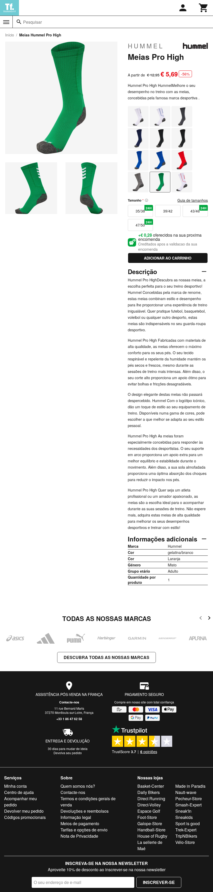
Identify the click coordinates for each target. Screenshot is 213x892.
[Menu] (6, 22)
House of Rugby (152, 836)
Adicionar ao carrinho (167, 258)
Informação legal (76, 817)
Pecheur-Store (188, 798)
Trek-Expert (185, 830)
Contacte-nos (69, 702)
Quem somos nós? (78, 786)
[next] (209, 618)
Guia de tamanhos (192, 200)
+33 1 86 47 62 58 (69, 718)
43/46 (198, 210)
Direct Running (151, 798)
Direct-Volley (149, 805)
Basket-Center (150, 786)
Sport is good (187, 823)
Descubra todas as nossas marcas (106, 657)
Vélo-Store (185, 842)
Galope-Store (149, 823)
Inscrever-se (159, 882)
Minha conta (15, 786)
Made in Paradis (190, 786)
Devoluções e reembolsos (85, 811)
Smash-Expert (188, 805)
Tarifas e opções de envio (84, 830)
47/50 (144, 224)
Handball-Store (151, 830)
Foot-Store (147, 817)
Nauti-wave (185, 792)
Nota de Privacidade (79, 836)
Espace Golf (148, 811)
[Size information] (146, 200)
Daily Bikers (148, 792)
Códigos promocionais (25, 817)
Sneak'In (183, 811)
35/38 (144, 210)
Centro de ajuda (19, 792)
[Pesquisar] (19, 22)
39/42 (167, 211)
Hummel (146, 46)
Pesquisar (32, 22)
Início (9, 34)
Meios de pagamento (80, 823)
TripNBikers (186, 836)
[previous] (200, 618)
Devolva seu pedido (68, 753)
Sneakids (184, 817)
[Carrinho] (203, 8)
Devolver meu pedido (24, 811)
